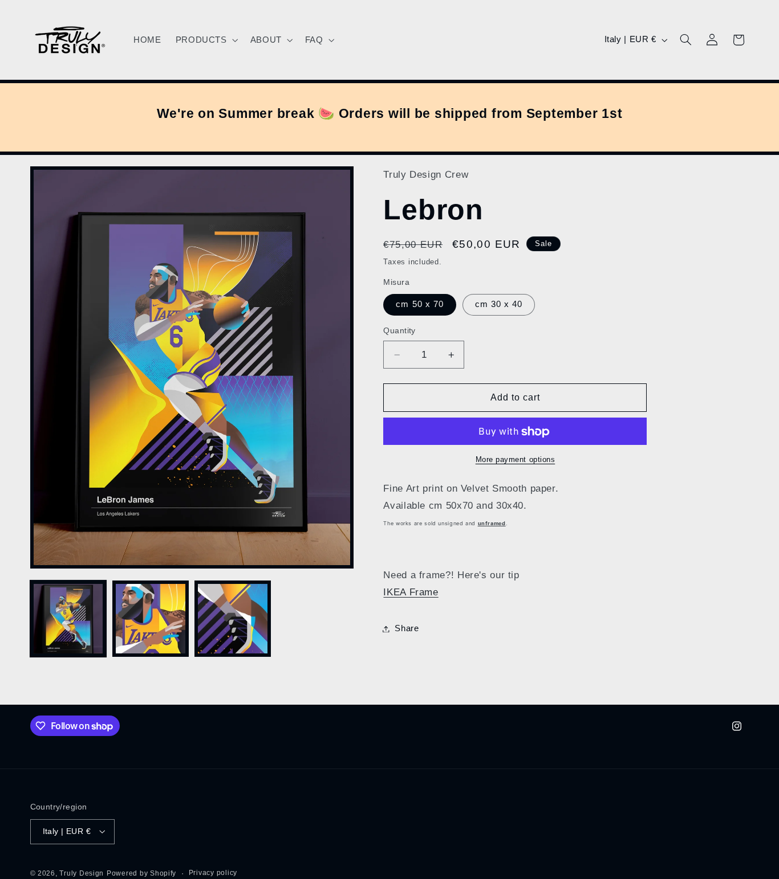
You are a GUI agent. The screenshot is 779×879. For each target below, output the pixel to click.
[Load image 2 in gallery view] (150, 618)
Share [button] (407, 628)
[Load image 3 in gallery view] (232, 618)
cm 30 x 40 (499, 304)
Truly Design (81, 872)
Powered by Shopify (141, 872)
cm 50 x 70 (420, 304)
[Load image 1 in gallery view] (68, 618)
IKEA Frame (410, 592)
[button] (205, 39)
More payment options (515, 460)
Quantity (399, 331)
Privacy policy (213, 872)
